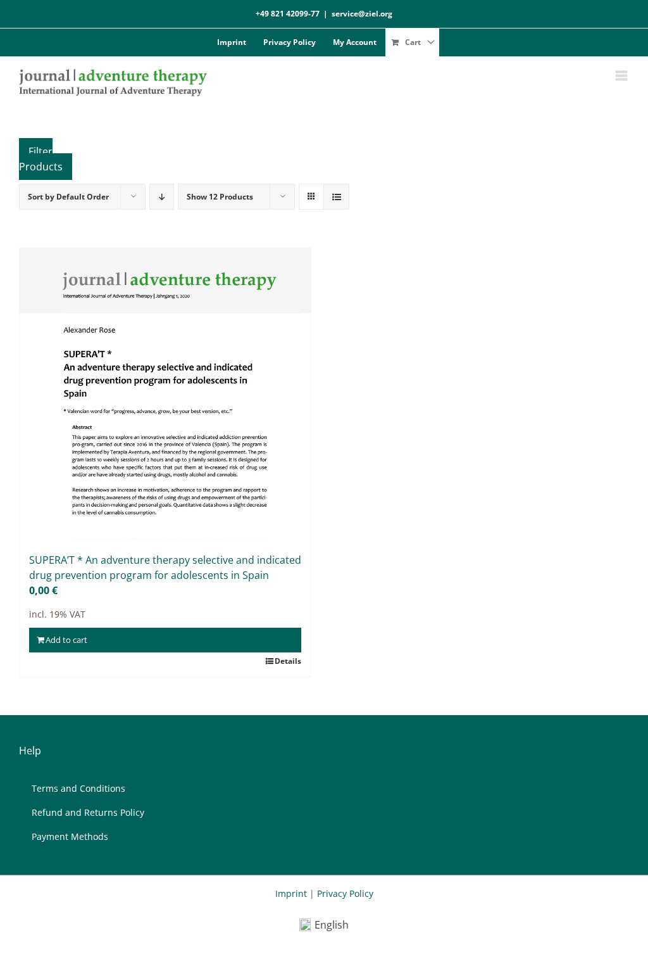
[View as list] (336, 196)
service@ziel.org (362, 13)
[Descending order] (161, 197)
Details (288, 661)
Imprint (291, 893)
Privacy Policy (345, 893)
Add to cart (66, 639)
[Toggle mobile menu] (622, 75)
